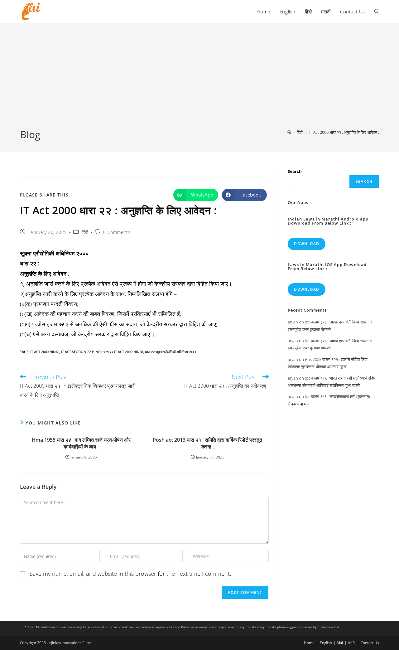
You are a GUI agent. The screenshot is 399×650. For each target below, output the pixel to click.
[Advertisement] (199, 80)
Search (295, 171)
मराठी (351, 642)
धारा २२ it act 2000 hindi (123, 351)
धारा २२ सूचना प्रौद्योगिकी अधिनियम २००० (170, 351)
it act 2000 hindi (44, 351)
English (326, 642)
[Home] (289, 132)
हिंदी (85, 232)
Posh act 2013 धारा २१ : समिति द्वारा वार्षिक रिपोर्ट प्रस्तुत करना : (207, 443)
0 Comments (116, 232)
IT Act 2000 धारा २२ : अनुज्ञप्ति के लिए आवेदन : (344, 132)
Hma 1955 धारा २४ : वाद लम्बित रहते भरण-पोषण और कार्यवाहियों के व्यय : (81, 443)
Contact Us (370, 642)
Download (306, 243)
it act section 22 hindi (81, 351)
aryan (293, 322)
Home (309, 642)
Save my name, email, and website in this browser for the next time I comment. (130, 573)
